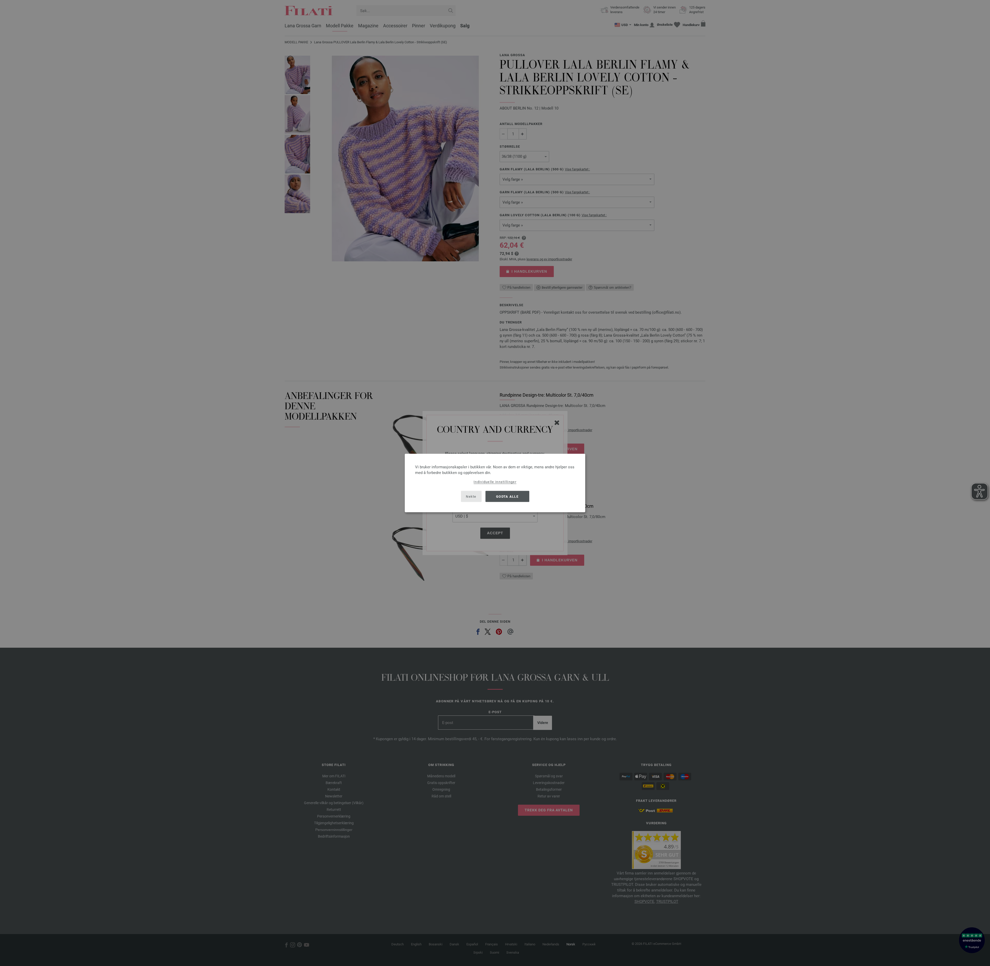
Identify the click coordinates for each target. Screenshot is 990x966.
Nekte (471, 496)
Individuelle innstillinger (495, 482)
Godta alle (507, 496)
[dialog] (495, 483)
